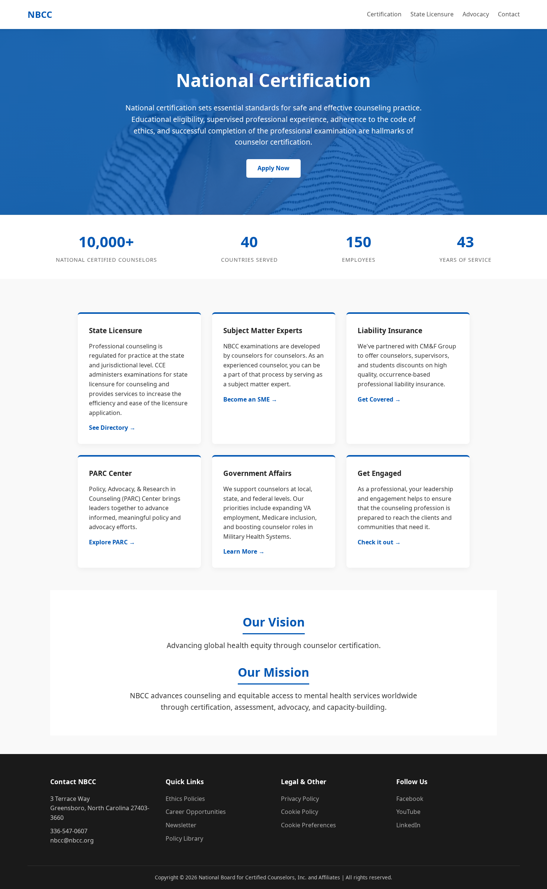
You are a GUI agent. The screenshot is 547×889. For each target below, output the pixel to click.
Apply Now (273, 168)
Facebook (409, 799)
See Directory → (112, 427)
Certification (384, 14)
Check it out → (379, 542)
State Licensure (432, 14)
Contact (509, 14)
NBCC (40, 14)
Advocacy (476, 14)
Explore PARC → (112, 542)
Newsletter (181, 825)
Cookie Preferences (308, 825)
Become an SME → (250, 399)
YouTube (408, 812)
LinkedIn (408, 825)
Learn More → (244, 551)
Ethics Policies (185, 799)
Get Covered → (379, 399)
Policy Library (184, 838)
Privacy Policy (300, 799)
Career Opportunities (196, 812)
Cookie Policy (299, 812)
